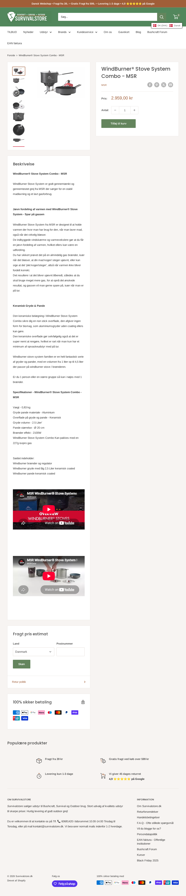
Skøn (21, 664)
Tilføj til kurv (118, 123)
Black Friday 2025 (147, 860)
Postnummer (64, 643)
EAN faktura (14, 43)
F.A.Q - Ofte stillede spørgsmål (155, 822)
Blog (138, 32)
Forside (11, 55)
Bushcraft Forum (157, 32)
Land (16, 643)
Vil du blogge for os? (149, 828)
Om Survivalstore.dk (149, 806)
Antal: (105, 110)
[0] (175, 17)
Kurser (141, 854)
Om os (108, 32)
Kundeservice (85, 32)
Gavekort (123, 32)
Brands (62, 32)
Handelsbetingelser (148, 817)
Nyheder (28, 32)
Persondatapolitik (147, 834)
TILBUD (12, 32)
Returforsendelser (147, 811)
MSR (104, 85)
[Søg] (161, 17)
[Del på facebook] (149, 84)
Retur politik (19, 681)
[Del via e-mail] (170, 84)
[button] (166, 25)
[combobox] (107, 17)
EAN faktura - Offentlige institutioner (151, 841)
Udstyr (44, 32)
